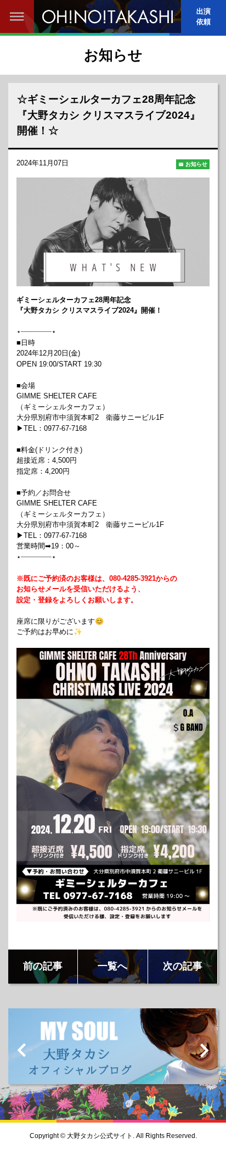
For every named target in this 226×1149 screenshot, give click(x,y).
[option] (113, 1050)
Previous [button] (22, 1050)
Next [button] (204, 1050)
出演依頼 (203, 16)
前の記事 (43, 966)
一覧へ (112, 966)
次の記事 (182, 966)
